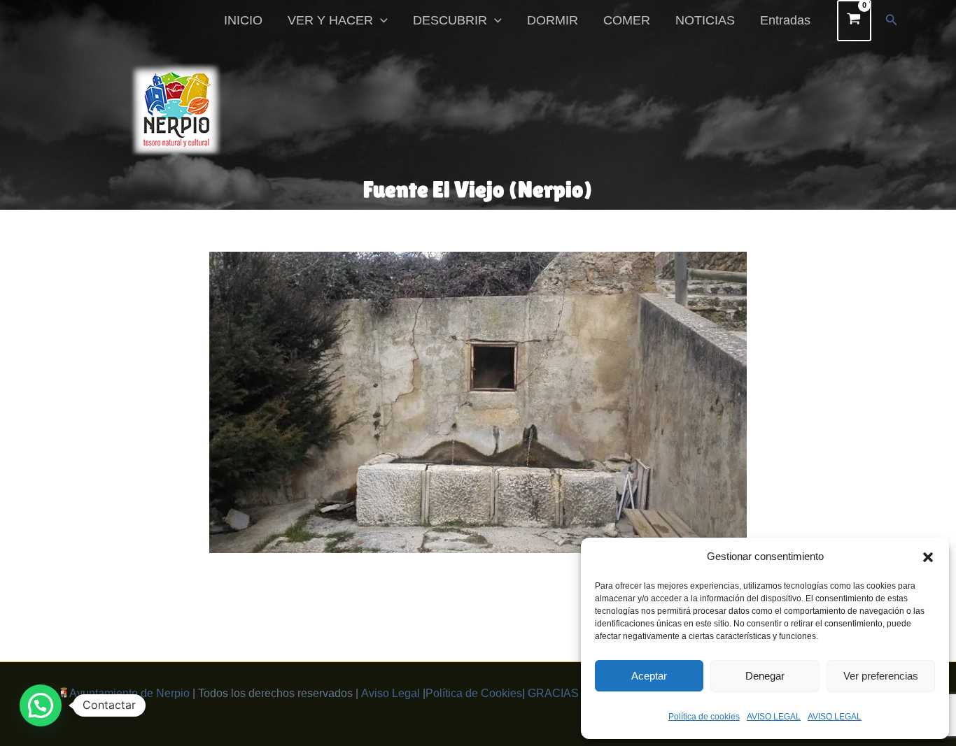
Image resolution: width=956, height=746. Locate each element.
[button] (928, 557)
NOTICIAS (705, 20)
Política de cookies (704, 717)
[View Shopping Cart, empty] (854, 20)
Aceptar (649, 676)
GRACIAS (553, 693)
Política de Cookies (474, 693)
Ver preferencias (880, 676)
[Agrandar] (729, 270)
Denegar (765, 676)
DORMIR (552, 20)
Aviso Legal (390, 693)
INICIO (243, 20)
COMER (626, 20)
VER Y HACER (330, 20)
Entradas (785, 20)
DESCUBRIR (450, 20)
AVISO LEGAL (774, 717)
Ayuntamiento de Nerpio (129, 693)
